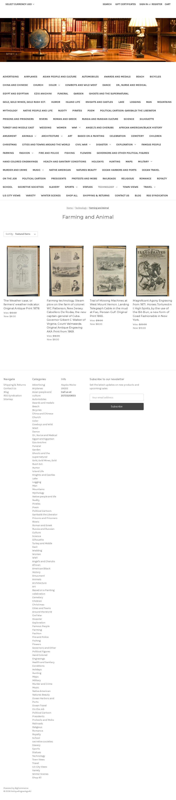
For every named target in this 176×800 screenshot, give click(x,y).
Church (38, 84)
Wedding (45, 127)
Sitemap (8, 399)
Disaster (102, 144)
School (7, 186)
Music (36, 169)
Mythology (10, 110)
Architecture (50, 135)
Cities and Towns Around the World (46, 144)
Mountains (164, 101)
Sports (69, 186)
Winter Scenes (51, 195)
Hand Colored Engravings (20, 161)
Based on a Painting (91, 135)
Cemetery (137, 135)
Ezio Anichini (43, 93)
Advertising (11, 76)
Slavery (54, 186)
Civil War (81, 144)
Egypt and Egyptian (16, 93)
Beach (140, 76)
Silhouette (147, 118)
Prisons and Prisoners (18, 118)
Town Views (130, 186)
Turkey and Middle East (18, 127)
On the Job (10, 178)
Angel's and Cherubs (100, 127)
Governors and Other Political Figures (123, 152)
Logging (135, 101)
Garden (79, 93)
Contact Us (122, 195)
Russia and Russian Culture (100, 118)
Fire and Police (49, 152)
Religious (127, 178)
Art (70, 135)
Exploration (124, 144)
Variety (31, 195)
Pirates (77, 110)
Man (149, 101)
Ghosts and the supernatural (109, 93)
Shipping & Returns (96, 195)
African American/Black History (140, 127)
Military (143, 161)
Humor (55, 101)
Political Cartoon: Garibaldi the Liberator (128, 110)
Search (107, 4)
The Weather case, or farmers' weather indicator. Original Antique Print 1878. (22, 304)
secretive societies (31, 186)
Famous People (151, 144)
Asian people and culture (59, 76)
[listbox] (26, 234)
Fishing (69, 152)
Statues (88, 186)
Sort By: (9, 234)
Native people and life (38, 110)
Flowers (85, 152)
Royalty (162, 178)
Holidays (98, 161)
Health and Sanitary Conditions (64, 161)
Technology (106, 186)
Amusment (9, 135)
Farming (8, 152)
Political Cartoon (34, 178)
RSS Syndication (157, 195)
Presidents (58, 178)
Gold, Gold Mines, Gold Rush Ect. (24, 101)
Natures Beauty (86, 169)
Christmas (10, 144)
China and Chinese (15, 84)
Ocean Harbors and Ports (119, 169)
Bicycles (155, 76)
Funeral (62, 93)
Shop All (72, 195)
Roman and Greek (64, 118)
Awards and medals (117, 76)
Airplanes (30, 76)
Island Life (73, 101)
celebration (118, 135)
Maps (129, 161)
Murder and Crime (15, 169)
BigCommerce (21, 788)
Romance (145, 178)
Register (157, 4)
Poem (91, 110)
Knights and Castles (99, 101)
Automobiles (90, 76)
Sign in (144, 4)
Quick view (22, 265)
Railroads (109, 178)
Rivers (43, 118)
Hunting (114, 161)
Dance (106, 84)
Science (129, 118)
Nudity (62, 110)
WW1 (74, 127)
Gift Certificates (125, 4)
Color (53, 84)
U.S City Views (11, 195)
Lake (121, 101)
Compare (22, 271)
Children (155, 135)
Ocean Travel (150, 169)
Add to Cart (23, 277)
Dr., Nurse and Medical (131, 84)
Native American (60, 169)
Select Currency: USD (19, 4)
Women (61, 127)
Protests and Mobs (84, 178)
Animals (27, 135)
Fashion (24, 152)
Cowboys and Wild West (81, 84)
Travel (148, 186)
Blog (138, 195)
